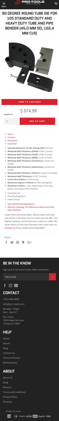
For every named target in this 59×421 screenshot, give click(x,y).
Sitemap (7, 401)
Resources (12, 140)
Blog (5, 348)
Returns (7, 387)
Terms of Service (11, 357)
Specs (10, 134)
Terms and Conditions (14, 392)
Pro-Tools (17, 411)
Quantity (8, 114)
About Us (7, 377)
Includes (11, 137)
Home (6, 338)
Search (6, 343)
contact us (10, 227)
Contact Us (9, 352)
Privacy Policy (10, 396)
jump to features (29, 102)
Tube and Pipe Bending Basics (21, 204)
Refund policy (10, 362)
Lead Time (12, 143)
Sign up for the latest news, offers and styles (26, 269)
